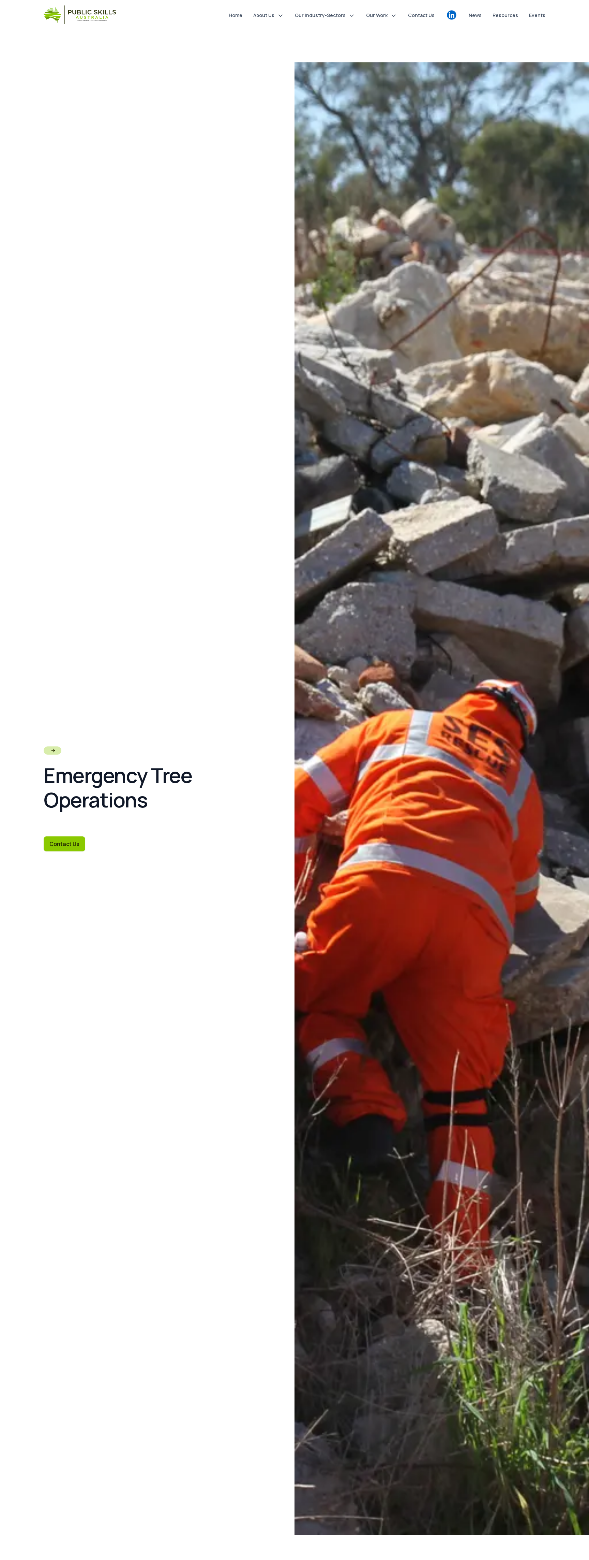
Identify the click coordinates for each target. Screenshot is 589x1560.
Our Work (377, 15)
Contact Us (421, 15)
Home (235, 15)
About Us (263, 15)
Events (537, 15)
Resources (505, 15)
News (475, 15)
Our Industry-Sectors (320, 15)
